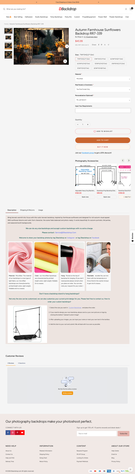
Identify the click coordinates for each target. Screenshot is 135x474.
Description (11, 210)
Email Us (114, 454)
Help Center (115, 451)
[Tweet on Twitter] (105, 44)
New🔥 (8, 17)
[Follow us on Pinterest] (17, 432)
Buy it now (102, 147)
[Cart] (131, 9)
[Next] (67, 46)
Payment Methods (82, 461)
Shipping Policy (44, 454)
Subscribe (123, 434)
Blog (112, 458)
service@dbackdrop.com (65, 232)
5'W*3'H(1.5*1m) (100, 59)
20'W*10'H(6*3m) (100, 68)
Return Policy (44, 461)
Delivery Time (10, 461)
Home (6, 24)
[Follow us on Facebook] (8, 432)
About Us (8, 451)
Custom (77, 17)
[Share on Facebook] (98, 44)
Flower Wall (102, 17)
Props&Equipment (89, 17)
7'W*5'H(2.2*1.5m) (83, 59)
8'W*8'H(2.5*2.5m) (118, 64)
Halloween (29, 17)
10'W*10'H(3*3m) (83, 68)
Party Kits (68, 17)
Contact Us (9, 454)
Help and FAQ (10, 458)
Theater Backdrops (116, 17)
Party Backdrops (56, 17)
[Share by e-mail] (108, 44)
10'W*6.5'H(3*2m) (101, 64)
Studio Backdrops (41, 17)
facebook (95, 238)
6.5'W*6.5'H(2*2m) (83, 64)
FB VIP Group (81, 454)
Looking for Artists (82, 458)
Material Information (46, 451)
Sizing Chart (43, 458)
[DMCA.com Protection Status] (127, 471)
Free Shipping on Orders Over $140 (67, 2)
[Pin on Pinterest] (101, 44)
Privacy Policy (115, 461)
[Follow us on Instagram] (12, 432)
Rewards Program (82, 451)
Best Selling (18, 17)
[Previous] (123, 160)
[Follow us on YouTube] (22, 432)
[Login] (126, 9)
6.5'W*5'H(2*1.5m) (116, 59)
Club (127, 17)
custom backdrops (75, 308)
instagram (71, 238)
